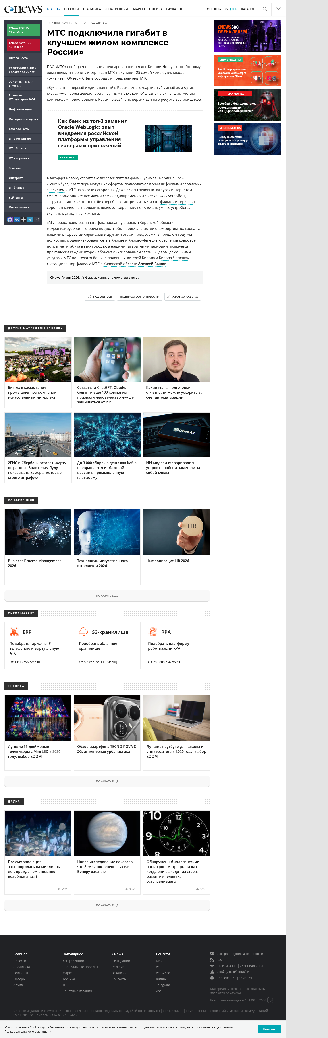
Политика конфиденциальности (241, 966)
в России (103, 99)
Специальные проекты (80, 967)
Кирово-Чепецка (173, 257)
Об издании (121, 961)
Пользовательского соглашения (28, 1031)
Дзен (160, 991)
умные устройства (174, 207)
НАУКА (171, 9)
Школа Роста (18, 58)
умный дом (173, 87)
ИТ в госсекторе (20, 139)
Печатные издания (77, 991)
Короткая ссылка (184, 297)
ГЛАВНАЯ (54, 9)
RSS (219, 960)
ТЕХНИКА (155, 9)
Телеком (15, 168)
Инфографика (19, 207)
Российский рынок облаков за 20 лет (22, 70)
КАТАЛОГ (248, 9)
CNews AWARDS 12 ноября (20, 45)
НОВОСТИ (71, 9)
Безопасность (19, 129)
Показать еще (107, 596)
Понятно (269, 1029)
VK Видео (163, 973)
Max (159, 961)
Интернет (16, 178)
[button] (264, 9)
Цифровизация (20, 109)
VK (158, 967)
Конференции (73, 961)
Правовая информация (234, 978)
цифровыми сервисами (82, 234)
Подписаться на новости (139, 297)
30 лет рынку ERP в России (21, 84)
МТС (111, 72)
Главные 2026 (22, 97)
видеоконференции (118, 207)
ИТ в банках (17, 148)
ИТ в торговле (19, 158)
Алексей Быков (152, 263)
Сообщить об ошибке (232, 972)
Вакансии (119, 973)
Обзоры (19, 979)
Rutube (161, 979)
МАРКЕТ (139, 9)
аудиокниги (89, 213)
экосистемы (57, 189)
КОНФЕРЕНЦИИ (116, 9)
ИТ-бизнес (16, 188)
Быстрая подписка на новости (239, 954)
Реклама (118, 967)
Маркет (68, 973)
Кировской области (120, 263)
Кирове (117, 240)
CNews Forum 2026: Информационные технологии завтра (94, 277)
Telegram (163, 985)
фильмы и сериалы (176, 201)
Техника (68, 979)
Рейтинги (16, 197)
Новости (19, 961)
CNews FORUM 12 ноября (19, 30)
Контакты (119, 979)
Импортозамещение (24, 119)
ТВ (181, 9)
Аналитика (91, 9)
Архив (18, 985)
